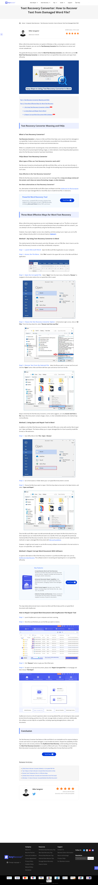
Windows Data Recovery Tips (47, 850)
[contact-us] (96, 868)
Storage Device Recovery (46, 861)
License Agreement (30, 858)
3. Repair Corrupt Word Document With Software (38, 114)
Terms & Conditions (31, 855)
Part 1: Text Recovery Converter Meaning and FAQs (34, 100)
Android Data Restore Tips (46, 858)
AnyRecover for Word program (69, 188)
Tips (54, 2)
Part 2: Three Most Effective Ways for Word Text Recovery (36, 103)
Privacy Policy (29, 861)
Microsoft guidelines (55, 540)
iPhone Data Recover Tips (46, 855)
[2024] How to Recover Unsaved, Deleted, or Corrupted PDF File (38, 768)
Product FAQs (61, 858)
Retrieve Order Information (65, 852)
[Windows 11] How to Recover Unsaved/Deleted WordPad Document (39, 778)
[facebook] (84, 850)
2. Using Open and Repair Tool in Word (35, 111)
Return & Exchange (63, 855)
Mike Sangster (34, 31)
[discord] (93, 850)
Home (23, 23)
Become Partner (30, 852)
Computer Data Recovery (32, 23)
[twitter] (87, 850)
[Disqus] (49, 823)
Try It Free (66, 200)
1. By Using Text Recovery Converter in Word (36, 107)
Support (70, 2)
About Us (28, 850)
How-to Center (43, 864)
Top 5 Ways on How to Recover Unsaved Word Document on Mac (38, 771)
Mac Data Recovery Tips (45, 852)
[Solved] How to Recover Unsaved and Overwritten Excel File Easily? (39, 775)
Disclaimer (28, 870)
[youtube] (90, 850)
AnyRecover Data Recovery (27, 558)
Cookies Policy (29, 864)
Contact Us (61, 850)
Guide (61, 2)
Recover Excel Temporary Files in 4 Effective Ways (35, 773)
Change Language (14, 862)
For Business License (64, 861)
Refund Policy (29, 867)
